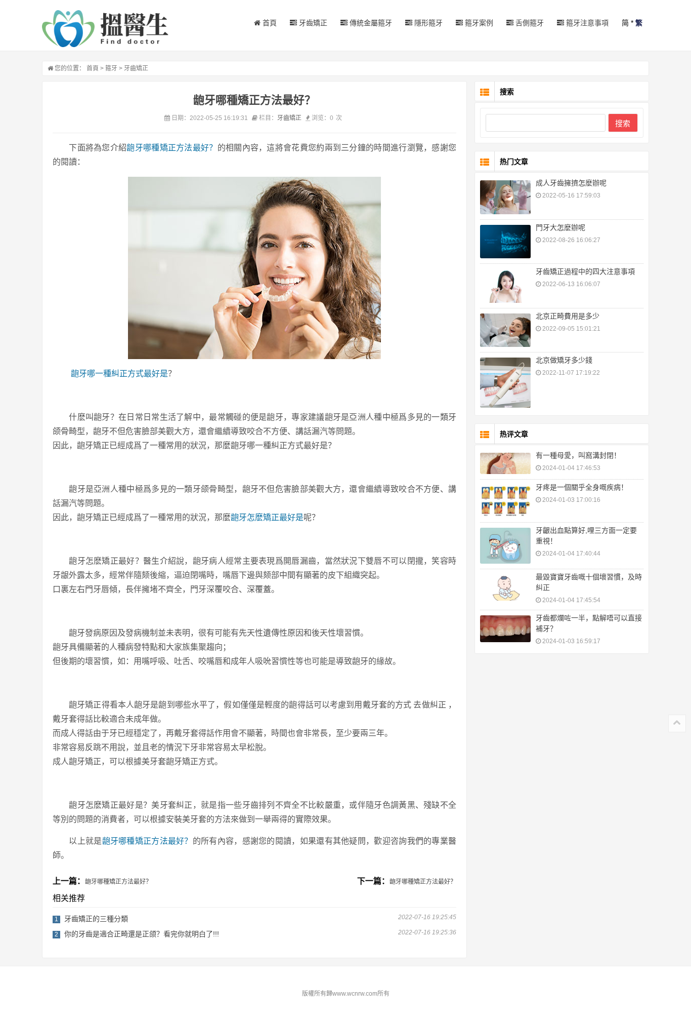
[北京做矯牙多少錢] (505, 382)
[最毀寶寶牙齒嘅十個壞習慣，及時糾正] (505, 587)
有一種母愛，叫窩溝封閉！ (578, 455)
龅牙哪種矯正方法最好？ (171, 147)
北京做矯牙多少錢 (564, 360)
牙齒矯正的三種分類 (96, 919)
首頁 (269, 23)
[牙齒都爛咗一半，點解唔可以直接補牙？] (505, 628)
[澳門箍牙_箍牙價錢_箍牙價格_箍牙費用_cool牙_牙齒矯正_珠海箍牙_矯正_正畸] (105, 28)
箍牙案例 (478, 23)
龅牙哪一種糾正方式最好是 (119, 373)
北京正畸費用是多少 (567, 316)
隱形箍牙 (427, 23)
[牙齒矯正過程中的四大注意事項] (505, 286)
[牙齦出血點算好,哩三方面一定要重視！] (505, 546)
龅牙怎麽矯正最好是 (267, 517)
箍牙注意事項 (586, 23)
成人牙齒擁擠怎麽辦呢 (571, 183)
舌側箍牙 (528, 23)
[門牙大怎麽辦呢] (505, 242)
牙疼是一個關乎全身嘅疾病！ (582, 487)
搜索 (622, 123)
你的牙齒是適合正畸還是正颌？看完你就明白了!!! (141, 934)
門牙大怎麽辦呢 (560, 227)
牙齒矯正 (312, 23)
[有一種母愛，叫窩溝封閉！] (505, 464)
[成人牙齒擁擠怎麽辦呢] (505, 197)
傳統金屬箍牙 (370, 23)
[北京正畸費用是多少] (505, 330)
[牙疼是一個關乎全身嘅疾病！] (505, 501)
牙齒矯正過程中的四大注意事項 (585, 271)
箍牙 (111, 68)
